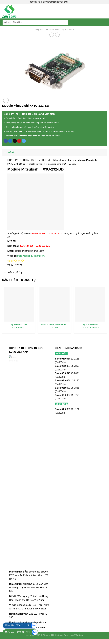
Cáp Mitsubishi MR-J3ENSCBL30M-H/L (90, 326)
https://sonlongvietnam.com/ (31, 256)
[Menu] (105, 11)
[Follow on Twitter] (75, 2)
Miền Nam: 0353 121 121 (17, 632)
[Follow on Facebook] (70, 2)
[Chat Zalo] (34, 625)
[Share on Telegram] (24, 141)
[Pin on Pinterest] (19, 141)
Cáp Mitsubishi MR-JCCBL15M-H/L (18, 326)
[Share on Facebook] (6, 141)
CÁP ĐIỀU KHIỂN (52, 30)
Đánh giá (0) (15, 272)
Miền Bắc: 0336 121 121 (17, 625)
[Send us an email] (78, 2)
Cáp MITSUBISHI (67, 30)
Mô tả (11, 152)
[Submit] (104, 22)
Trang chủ (39, 30)
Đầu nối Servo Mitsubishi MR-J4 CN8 (54, 326)
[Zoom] (6, 100)
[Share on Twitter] (10, 141)
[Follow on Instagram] (73, 2)
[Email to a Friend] (15, 141)
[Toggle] (5, 152)
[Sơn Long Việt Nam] (16, 11)
